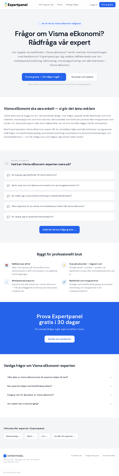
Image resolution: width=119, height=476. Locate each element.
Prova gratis (107, 4)
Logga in (94, 4)
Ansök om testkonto (59, 339)
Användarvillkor (109, 455)
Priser (59, 4)
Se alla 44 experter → (64, 436)
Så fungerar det (46, 4)
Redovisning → (13, 436)
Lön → (45, 436)
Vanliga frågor (72, 4)
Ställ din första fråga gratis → (59, 229)
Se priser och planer (82, 76)
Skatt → (31, 436)
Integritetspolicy (92, 455)
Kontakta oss (76, 455)
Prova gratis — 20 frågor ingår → (44, 76)
